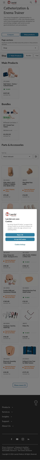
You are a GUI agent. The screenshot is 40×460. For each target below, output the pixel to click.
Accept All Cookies (20, 239)
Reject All (20, 235)
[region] (20, 230)
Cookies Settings (20, 244)
